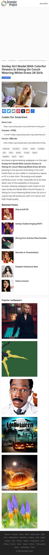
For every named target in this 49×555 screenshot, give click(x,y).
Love (42, 541)
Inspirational (34, 541)
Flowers (41, 149)
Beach (27, 534)
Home (4, 60)
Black (43, 534)
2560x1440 (6, 149)
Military (6, 544)
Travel (32, 547)
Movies (13, 544)
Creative (31, 537)
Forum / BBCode (9, 138)
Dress (33, 149)
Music (19, 544)
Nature (25, 544)
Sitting (26, 153)
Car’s (5, 537)
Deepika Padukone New (26, 266)
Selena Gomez (22, 281)
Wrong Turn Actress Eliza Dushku (31, 238)
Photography (40, 544)
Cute (37, 537)
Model (18, 153)
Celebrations (13, 537)
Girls (11, 153)
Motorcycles (35, 534)
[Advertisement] (24, 32)
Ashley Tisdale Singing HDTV (28, 223)
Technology (25, 547)
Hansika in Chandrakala (26, 252)
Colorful (16, 149)
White (14, 156)
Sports (16, 547)
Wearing (6, 156)
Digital (43, 537)
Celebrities (12, 60)
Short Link (7, 122)
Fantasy (7, 541)
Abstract (7, 534)
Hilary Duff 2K (22, 209)
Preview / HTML (9, 130)
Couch (25, 149)
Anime (21, 534)
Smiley (34, 153)
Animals (14, 534)
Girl (4, 153)
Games (26, 541)
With (21, 156)
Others (31, 544)
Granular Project (27, 551)
